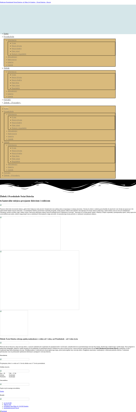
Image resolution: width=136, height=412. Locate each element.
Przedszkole (9, 36)
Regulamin (16, 88)
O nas (14, 43)
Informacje (12, 40)
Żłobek (7, 68)
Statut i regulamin (19, 54)
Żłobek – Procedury (12, 102)
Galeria (10, 62)
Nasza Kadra (17, 80)
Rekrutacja (12, 59)
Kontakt (7, 99)
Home (6, 33)
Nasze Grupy (17, 46)
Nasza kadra (17, 48)
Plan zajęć (16, 51)
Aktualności (12, 57)
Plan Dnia (15, 83)
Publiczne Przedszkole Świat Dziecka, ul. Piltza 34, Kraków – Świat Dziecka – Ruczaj (25, 2)
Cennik (10, 65)
